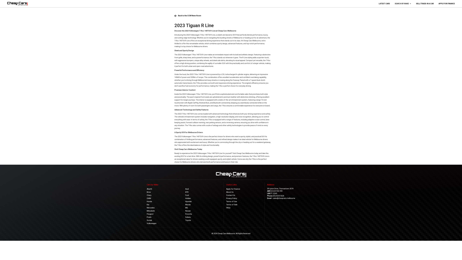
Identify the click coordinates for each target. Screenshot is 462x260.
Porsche (188, 214)
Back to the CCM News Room (189, 16)
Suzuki (149, 220)
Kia (148, 205)
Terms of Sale (231, 205)
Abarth (149, 189)
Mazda (188, 205)
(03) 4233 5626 (278, 196)
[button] (403, 3)
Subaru (188, 217)
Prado (149, 217)
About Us (230, 192)
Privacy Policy (231, 198)
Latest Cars (384, 4)
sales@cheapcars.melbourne (284, 198)
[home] (16, 3)
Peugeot (150, 214)
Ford (187, 195)
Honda (149, 201)
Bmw (149, 192)
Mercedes (151, 208)
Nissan (188, 211)
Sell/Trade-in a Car (425, 4)
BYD (187, 192)
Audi (187, 189)
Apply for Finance (447, 4)
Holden (188, 198)
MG (186, 208)
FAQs (228, 208)
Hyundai (188, 201)
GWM (149, 198)
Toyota (188, 220)
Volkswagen (151, 223)
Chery (149, 195)
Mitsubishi (151, 211)
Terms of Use (231, 201)
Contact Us (230, 195)
